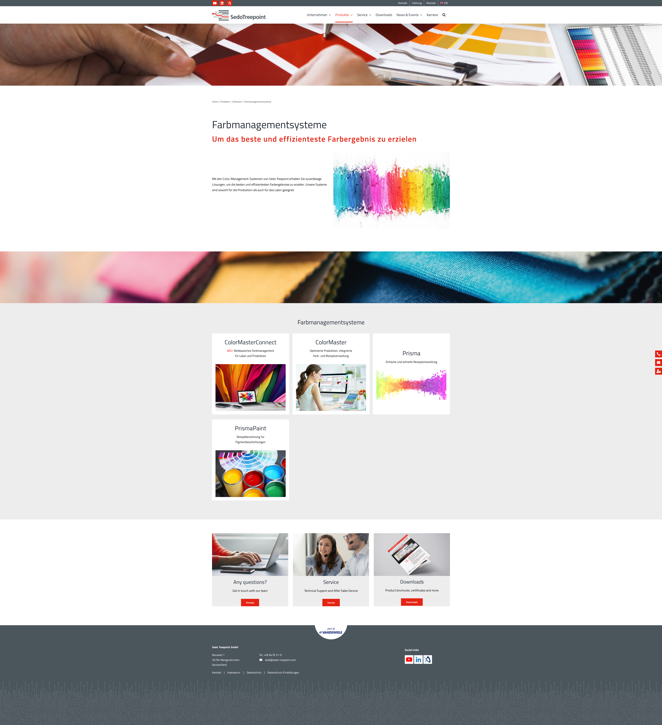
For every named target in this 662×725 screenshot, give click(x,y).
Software (237, 101)
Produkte (225, 101)
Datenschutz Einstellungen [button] (283, 672)
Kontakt (216, 672)
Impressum (234, 672)
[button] (444, 14)
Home (215, 101)
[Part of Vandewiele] (331, 626)
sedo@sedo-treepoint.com (280, 660)
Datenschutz (254, 672)
